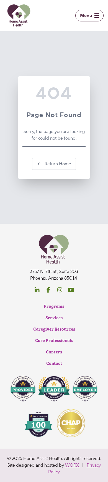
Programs (54, 306)
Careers (54, 351)
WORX (72, 465)
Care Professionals (54, 340)
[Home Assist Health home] (19, 15)
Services (54, 317)
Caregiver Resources (54, 329)
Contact (54, 363)
